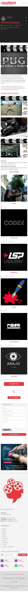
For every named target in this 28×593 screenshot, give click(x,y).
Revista (3, 530)
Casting (4, 536)
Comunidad (5, 538)
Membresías (5, 542)
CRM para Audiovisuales (8, 546)
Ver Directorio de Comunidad (9, 93)
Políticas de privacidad (20, 578)
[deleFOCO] (8, 3)
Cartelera (4, 532)
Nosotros (4, 528)
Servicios (4, 540)
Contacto (4, 544)
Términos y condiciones (8, 578)
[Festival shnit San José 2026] (14, 457)
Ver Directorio (14, 384)
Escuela (4, 534)
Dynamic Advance (20, 574)
